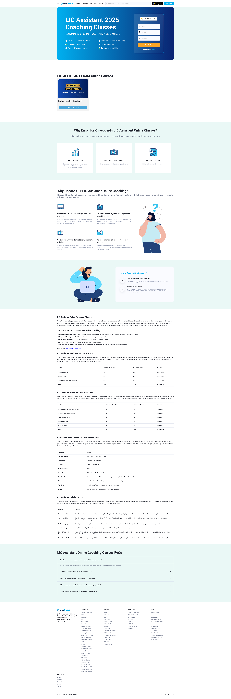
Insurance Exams (156, 619)
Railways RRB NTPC (110, 630)
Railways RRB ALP (133, 626)
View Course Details (73, 107)
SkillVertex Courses (86, 671)
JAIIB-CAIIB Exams (86, 626)
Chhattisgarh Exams (86, 669)
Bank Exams (154, 617)
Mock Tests (93, 3)
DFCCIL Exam (108, 642)
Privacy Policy (61, 684)
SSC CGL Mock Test (133, 612)
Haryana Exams (85, 653)
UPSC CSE (107, 637)
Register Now (149, 44)
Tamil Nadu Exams (86, 630)
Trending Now (155, 612)
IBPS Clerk (107, 619)
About (59, 677)
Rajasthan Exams (86, 646)
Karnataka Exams (86, 628)
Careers (59, 679)
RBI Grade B (107, 633)
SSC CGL (106, 626)
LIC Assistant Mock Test (73, 348)
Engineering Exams (86, 639)
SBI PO (106, 612)
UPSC (82, 619)
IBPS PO (106, 615)
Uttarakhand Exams (86, 648)
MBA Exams (84, 621)
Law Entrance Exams (87, 635)
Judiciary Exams (85, 633)
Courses (85, 3)
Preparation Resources (157, 615)
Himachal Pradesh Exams (88, 667)
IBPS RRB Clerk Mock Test (135, 615)
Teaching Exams (85, 662)
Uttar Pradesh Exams (157, 635)
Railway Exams (85, 624)
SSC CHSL (107, 628)
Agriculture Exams (86, 637)
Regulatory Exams (156, 624)
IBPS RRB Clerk (108, 624)
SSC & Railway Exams (157, 621)
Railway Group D (108, 644)
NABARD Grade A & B (110, 635)
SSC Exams (84, 615)
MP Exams (84, 658)
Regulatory (84, 617)
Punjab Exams (85, 651)
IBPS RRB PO (108, 621)
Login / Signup (168, 3)
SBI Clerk (106, 617)
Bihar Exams (84, 655)
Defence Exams (85, 660)
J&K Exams (84, 642)
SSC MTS (130, 624)
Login (153, 49)
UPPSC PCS (107, 639)
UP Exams (84, 644)
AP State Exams (85, 664)
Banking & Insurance (86, 612)
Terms (59, 686)
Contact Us (60, 682)
